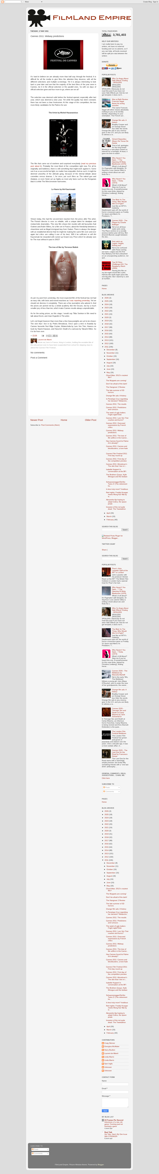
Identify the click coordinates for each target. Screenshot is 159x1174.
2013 (107, 340)
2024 (107, 304)
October (110, 356)
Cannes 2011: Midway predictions (114, 431)
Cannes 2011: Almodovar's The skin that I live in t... (116, 465)
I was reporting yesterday (79, 301)
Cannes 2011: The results (116, 404)
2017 (107, 327)
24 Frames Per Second (113, 1120)
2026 (107, 298)
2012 (107, 343)
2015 (107, 334)
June (109, 369)
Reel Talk (108, 1132)
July (108, 366)
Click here (106, 778)
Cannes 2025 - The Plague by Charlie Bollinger (119, 222)
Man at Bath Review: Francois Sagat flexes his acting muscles (120, 102)
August (110, 363)
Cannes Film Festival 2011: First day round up (116, 455)
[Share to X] (52, 336)
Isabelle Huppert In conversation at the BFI (116, 470)
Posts (107, 787)
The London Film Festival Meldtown (119, 732)
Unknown (108, 1067)
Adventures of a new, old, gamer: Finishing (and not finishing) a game (113, 1124)
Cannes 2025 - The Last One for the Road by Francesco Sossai (119, 753)
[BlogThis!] (49, 336)
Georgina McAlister (111, 1046)
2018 (107, 324)
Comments (109, 792)
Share (104, 550)
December (111, 350)
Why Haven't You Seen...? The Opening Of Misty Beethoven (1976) (119, 161)
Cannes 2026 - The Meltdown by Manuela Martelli (119, 673)
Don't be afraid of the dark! (116, 384)
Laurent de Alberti (111, 1053)
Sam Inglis (108, 1064)
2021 (107, 314)
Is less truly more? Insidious (117, 489)
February (110, 520)
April (109, 513)
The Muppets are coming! (116, 380)
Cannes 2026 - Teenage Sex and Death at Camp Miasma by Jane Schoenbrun (119, 712)
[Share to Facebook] (54, 336)
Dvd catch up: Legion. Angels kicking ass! (118, 243)
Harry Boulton (109, 1050)
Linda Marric (109, 1057)
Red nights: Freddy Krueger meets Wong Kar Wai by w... (117, 494)
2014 (107, 337)
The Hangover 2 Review (115, 387)
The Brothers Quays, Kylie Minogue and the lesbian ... (116, 477)
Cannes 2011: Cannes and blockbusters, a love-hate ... (117, 448)
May (108, 372)
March (109, 516)
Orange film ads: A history (116, 396)
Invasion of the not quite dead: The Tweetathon (116, 508)
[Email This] (47, 336)
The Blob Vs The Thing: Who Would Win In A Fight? (119, 202)
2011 (107, 347)
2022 (107, 311)
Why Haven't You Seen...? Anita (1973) (118, 181)
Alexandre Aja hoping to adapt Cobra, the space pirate (116, 502)
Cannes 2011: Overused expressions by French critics (116, 425)
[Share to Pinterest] (56, 336)
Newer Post (36, 420)
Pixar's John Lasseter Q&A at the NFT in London (120, 570)
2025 (107, 301)
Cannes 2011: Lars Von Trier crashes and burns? (117, 419)
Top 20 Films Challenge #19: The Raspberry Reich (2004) (120, 265)
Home (64, 420)
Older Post (90, 420)
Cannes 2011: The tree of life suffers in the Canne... (117, 437)
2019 (107, 321)
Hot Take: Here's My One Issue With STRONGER (115, 1135)
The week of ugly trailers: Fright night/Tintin (116, 414)
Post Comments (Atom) (50, 425)
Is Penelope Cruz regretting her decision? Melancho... (117, 400)
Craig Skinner (109, 1043)
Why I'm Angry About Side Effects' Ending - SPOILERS (120, 80)
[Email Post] (42, 335)
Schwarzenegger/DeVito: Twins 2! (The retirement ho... (116, 484)
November (111, 353)
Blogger (101, 1165)
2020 (107, 317)
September (111, 359)
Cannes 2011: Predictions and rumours (116, 408)
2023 (107, 308)
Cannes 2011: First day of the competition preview (116, 460)
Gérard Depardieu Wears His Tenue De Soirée (120, 141)
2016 (107, 330)
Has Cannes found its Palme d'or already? (117, 442)
